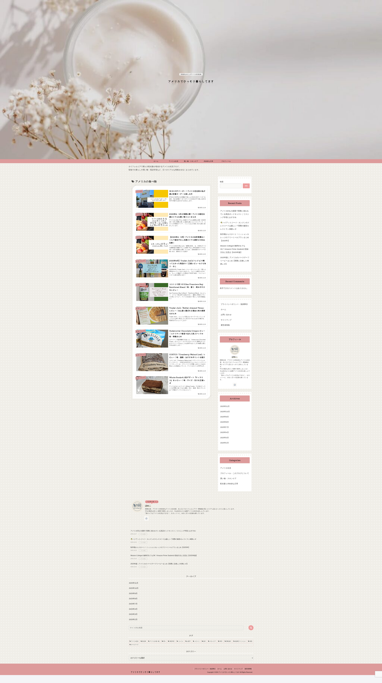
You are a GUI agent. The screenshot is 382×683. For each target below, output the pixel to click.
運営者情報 (225, 325)
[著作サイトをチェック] (234, 384)
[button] (250, 627)
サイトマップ (226, 320)
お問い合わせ (226, 315)
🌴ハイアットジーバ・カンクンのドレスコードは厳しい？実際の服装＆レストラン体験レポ (234, 226)
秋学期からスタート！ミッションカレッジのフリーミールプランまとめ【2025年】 (234, 237)
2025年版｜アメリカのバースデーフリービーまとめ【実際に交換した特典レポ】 (234, 260)
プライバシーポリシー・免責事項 (234, 304)
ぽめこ (235, 357)
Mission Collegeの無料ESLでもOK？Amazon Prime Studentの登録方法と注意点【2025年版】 (234, 249)
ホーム (223, 309)
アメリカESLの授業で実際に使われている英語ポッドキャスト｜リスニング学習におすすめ (234, 214)
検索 (221, 182)
